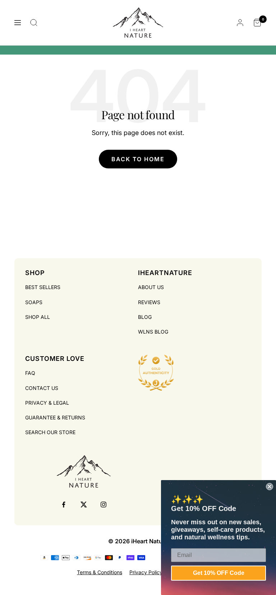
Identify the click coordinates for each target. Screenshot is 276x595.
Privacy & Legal (47, 403)
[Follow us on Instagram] (103, 505)
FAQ (30, 373)
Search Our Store (50, 432)
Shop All (37, 317)
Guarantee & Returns (55, 417)
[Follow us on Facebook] (64, 505)
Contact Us (41, 388)
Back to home (138, 159)
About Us (151, 287)
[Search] (33, 22)
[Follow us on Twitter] (83, 505)
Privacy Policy (145, 572)
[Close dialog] (269, 486)
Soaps (33, 302)
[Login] (240, 22)
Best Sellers (42, 287)
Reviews (149, 302)
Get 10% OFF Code (218, 573)
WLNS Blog (153, 332)
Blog (145, 317)
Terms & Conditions (99, 572)
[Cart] (257, 22)
